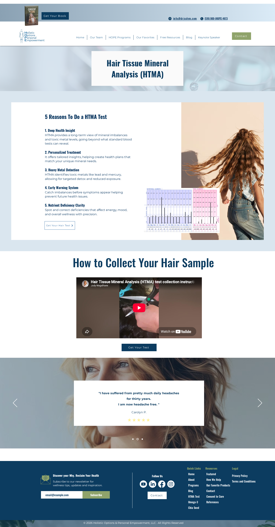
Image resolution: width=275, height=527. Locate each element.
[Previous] (15, 403)
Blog (190, 491)
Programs (193, 485)
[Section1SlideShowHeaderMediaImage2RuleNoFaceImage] (137, 439)
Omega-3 (193, 502)
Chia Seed (194, 507)
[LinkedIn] (152, 484)
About (191, 479)
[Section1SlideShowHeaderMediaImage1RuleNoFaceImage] (133, 439)
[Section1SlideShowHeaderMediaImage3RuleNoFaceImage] (142, 439)
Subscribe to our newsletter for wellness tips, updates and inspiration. (78, 483)
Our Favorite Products (218, 485)
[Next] (260, 403)
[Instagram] (171, 484)
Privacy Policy (240, 476)
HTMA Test (194, 496)
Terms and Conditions (244, 481)
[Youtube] (143, 484)
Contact (210, 491)
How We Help (214, 479)
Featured (211, 474)
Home (191, 474)
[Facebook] (161, 484)
